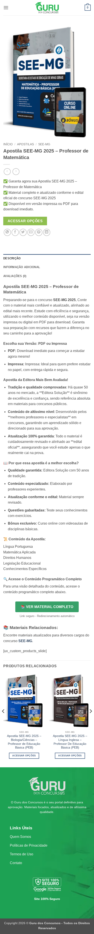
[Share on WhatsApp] (7, 232)
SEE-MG (44, 144)
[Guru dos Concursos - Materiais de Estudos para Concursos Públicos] (47, 7)
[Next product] (7, 171)
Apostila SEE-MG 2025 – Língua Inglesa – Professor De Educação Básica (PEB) (70, 741)
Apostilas (25, 144)
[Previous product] (15, 171)
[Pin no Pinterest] (38, 232)
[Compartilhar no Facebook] (15, 232)
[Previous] (3, 720)
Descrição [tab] (12, 258)
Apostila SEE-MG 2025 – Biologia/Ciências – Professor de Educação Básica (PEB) (24, 741)
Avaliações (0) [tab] (14, 276)
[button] (6, 7)
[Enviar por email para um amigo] (31, 232)
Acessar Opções (25, 221)
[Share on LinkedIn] (46, 232)
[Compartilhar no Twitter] (23, 232)
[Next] (90, 720)
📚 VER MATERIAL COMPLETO (47, 607)
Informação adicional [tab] (21, 267)
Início (8, 144)
